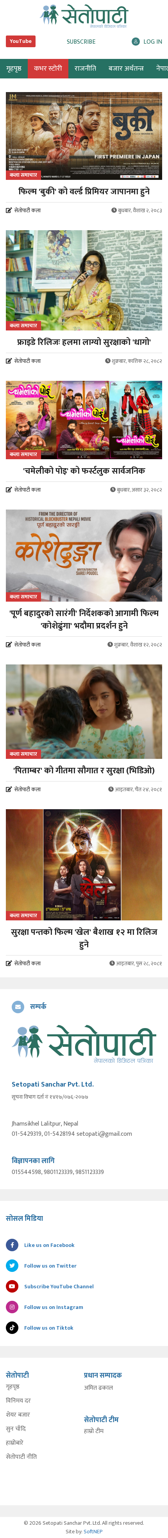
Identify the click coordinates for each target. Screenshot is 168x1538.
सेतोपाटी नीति (21, 1457)
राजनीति (85, 69)
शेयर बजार (18, 1415)
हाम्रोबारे (14, 1443)
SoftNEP (93, 1531)
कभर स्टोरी (48, 69)
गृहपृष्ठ (13, 1387)
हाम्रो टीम (94, 1431)
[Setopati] (84, 1044)
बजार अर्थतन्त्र (126, 69)
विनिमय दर (18, 1401)
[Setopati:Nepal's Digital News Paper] (84, 16)
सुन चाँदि (16, 1429)
